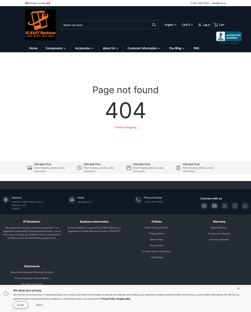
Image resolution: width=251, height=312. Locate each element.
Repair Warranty (219, 227)
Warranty (219, 221)
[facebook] (204, 206)
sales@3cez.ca (219, 3)
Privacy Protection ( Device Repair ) (32, 278)
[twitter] (224, 206)
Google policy (123, 298)
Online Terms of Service (157, 227)
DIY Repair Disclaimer (32, 284)
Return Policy (156, 239)
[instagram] (235, 206)
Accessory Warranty (219, 239)
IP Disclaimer (31, 221)
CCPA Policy (157, 257)
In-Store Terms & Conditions (156, 251)
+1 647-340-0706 (199, 3)
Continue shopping (125, 127)
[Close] (238, 288)
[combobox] (109, 25)
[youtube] (214, 206)
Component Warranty (219, 233)
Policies (157, 221)
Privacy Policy (157, 245)
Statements (32, 266)
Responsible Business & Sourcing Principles (31, 272)
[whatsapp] (245, 206)
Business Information (94, 221)
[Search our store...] (154, 25)
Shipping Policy (156, 233)
